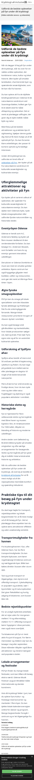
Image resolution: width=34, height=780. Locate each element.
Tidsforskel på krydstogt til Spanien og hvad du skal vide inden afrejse (16, 738)
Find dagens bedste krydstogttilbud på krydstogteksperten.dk (14, 729)
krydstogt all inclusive (11, 475)
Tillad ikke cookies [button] (17, 775)
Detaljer (11, 767)
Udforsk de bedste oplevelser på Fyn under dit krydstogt (16, 747)
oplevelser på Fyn (9, 162)
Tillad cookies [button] (17, 771)
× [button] (32, 756)
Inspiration (28, 60)
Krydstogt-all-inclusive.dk (14, 2)
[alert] (17, 767)
